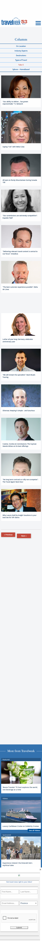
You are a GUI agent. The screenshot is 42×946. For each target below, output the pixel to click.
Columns (21, 39)
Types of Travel (21, 60)
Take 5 (21, 65)
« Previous (8, 535)
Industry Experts (21, 51)
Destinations (21, 55)
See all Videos (34, 830)
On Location (21, 46)
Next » (24, 536)
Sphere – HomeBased (21, 69)
